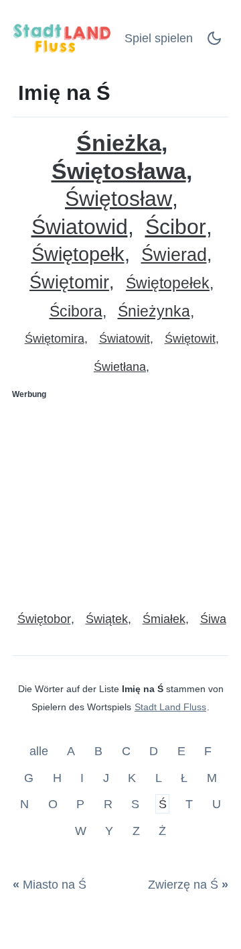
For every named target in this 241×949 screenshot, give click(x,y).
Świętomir (69, 282)
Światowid (79, 227)
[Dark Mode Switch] (214, 42)
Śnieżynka (154, 311)
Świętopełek (168, 283)
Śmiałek (164, 619)
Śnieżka (118, 143)
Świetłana (120, 367)
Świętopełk (78, 254)
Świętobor (44, 619)
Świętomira (54, 338)
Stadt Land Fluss (170, 707)
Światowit (124, 338)
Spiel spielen (159, 38)
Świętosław (118, 199)
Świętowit (190, 338)
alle (40, 751)
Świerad (174, 255)
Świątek (107, 619)
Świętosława (119, 171)
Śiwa (213, 619)
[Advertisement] (120, 500)
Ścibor (175, 227)
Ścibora (76, 311)
